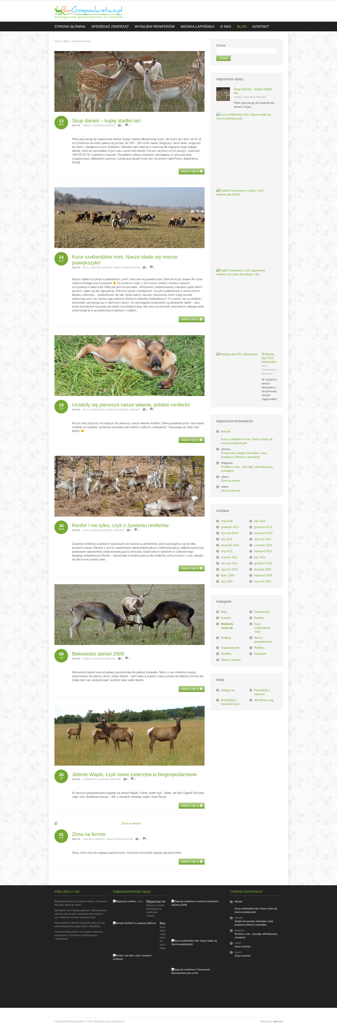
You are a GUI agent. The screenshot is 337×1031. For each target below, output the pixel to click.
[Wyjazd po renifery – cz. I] (127, 901)
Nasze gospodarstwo (127, 267)
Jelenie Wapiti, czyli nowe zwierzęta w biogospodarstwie (134, 774)
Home (57, 41)
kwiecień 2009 (263, 575)
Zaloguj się (228, 690)
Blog (66, 41)
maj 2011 (226, 551)
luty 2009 (226, 581)
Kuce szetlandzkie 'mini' (262, 627)
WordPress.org (263, 700)
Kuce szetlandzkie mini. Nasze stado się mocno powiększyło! (247, 441)
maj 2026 (227, 521)
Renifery (134, 409)
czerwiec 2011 (263, 545)
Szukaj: (221, 45)
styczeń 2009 (262, 581)
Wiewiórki (260, 653)
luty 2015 (260, 521)
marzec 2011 (229, 557)
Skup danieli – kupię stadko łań (106, 121)
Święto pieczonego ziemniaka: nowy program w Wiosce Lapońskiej (244, 455)
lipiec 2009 (227, 575)
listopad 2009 (262, 569)
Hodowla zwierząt (81, 41)
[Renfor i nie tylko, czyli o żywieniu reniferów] (137, 959)
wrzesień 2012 (263, 533)
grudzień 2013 (263, 527)
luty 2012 (226, 539)
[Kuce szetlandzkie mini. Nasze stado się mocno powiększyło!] (244, 118)
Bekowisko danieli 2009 (98, 654)
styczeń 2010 (229, 569)
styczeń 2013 (229, 533)
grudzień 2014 (230, 527)
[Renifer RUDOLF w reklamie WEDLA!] (134, 923)
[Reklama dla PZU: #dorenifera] (237, 354)
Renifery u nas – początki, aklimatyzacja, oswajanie (247, 468)
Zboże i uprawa (230, 659)
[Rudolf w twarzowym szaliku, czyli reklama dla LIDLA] (244, 194)
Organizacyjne (230, 647)
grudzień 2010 (263, 563)
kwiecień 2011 (263, 551)
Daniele (87, 125)
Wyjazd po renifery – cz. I (163, 901)
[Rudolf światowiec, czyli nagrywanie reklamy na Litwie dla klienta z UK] (244, 274)
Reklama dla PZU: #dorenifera (270, 358)
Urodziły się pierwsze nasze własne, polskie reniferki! (131, 405)
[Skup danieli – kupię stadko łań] (223, 100)
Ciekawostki (97, 409)
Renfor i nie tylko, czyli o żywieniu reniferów (120, 525)
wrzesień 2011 (230, 545)
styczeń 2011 (229, 563)
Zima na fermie (89, 834)
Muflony (226, 637)
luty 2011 (259, 557)
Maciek (225, 431)
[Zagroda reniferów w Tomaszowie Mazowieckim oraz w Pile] (195, 973)
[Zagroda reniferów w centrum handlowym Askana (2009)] (195, 905)
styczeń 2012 (262, 539)
